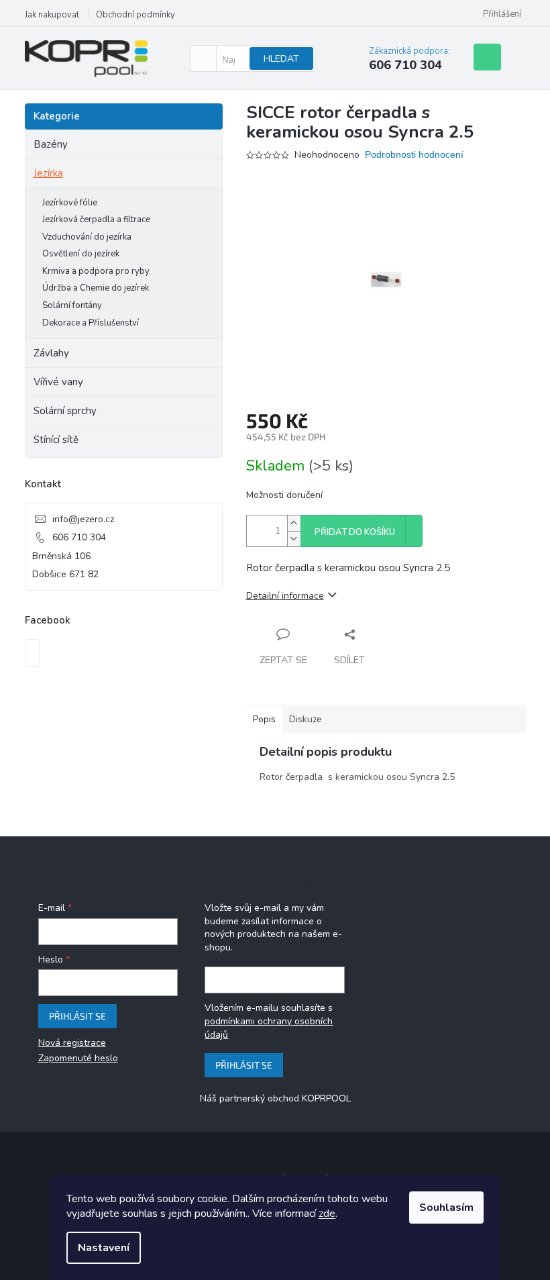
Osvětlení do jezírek (80, 254)
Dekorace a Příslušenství (90, 323)
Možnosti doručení (284, 495)
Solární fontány (72, 305)
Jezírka (48, 173)
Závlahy (51, 353)
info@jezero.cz (83, 519)
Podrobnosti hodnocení (414, 154)
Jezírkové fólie (69, 203)
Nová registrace (72, 1042)
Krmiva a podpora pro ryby (96, 271)
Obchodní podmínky (135, 15)
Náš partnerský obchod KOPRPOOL (275, 1098)
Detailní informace (285, 595)
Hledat (281, 58)
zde (327, 1213)
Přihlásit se (77, 1016)
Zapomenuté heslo (78, 1058)
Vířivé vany (58, 382)
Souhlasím (446, 1207)
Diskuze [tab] (305, 719)
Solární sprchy (65, 410)
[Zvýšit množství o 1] (293, 523)
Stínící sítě (56, 439)
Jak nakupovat (52, 15)
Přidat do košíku (355, 532)
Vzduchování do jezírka (86, 237)
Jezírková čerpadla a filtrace (96, 219)
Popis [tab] (264, 719)
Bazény (51, 144)
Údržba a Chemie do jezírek (95, 288)
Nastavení (103, 1247)
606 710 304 (79, 537)
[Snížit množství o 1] (293, 538)
